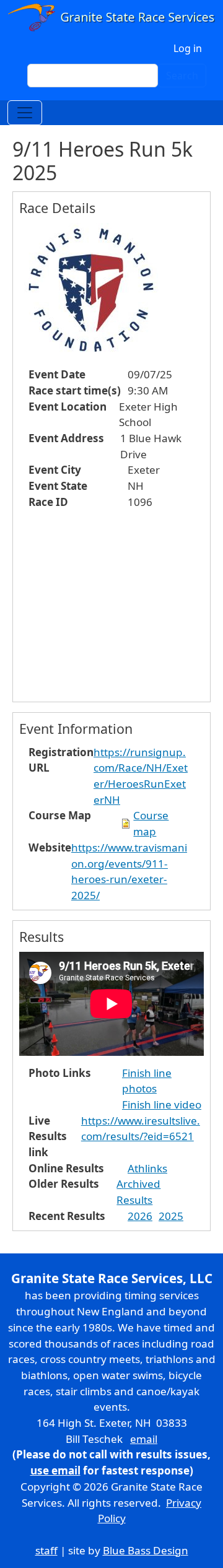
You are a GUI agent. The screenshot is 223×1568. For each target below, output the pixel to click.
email (143, 1439)
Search (182, 75)
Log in (187, 48)
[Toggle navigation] (24, 112)
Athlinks (147, 1168)
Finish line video (161, 1104)
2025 (171, 1216)
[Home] (111, 18)
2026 (140, 1216)
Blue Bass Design (145, 1550)
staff (46, 1550)
